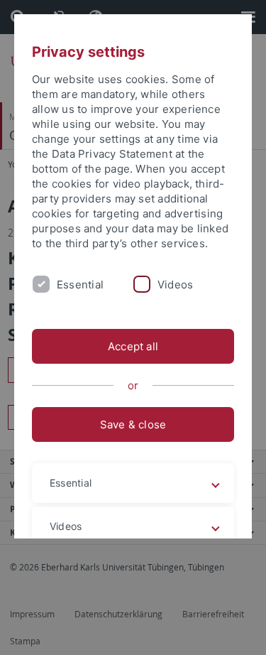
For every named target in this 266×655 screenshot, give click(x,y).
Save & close (133, 424)
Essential (80, 284)
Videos (175, 284)
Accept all (133, 346)
